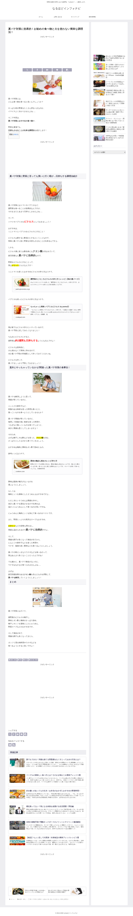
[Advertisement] (47, 52)
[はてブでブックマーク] (47, 70)
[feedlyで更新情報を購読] (10, 744)
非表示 (16, 134)
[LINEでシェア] (57, 70)
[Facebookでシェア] (37, 70)
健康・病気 (13, 659)
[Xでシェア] (27, 70)
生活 (26, 659)
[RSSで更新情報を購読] (13, 744)
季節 (20, 659)
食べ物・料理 (33, 659)
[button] (67, 70)
